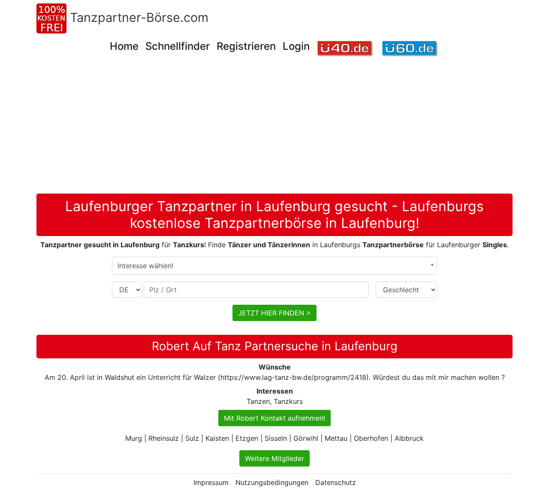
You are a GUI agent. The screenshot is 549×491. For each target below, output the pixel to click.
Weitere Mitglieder (274, 458)
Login (296, 46)
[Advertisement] (274, 129)
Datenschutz (335, 482)
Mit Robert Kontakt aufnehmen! (274, 418)
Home (124, 46)
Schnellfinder (177, 46)
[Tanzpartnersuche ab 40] (345, 49)
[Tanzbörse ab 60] (410, 49)
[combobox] (274, 266)
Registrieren (246, 46)
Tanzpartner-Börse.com (139, 17)
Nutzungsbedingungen (271, 482)
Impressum (211, 482)
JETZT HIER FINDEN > (274, 313)
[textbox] (274, 265)
